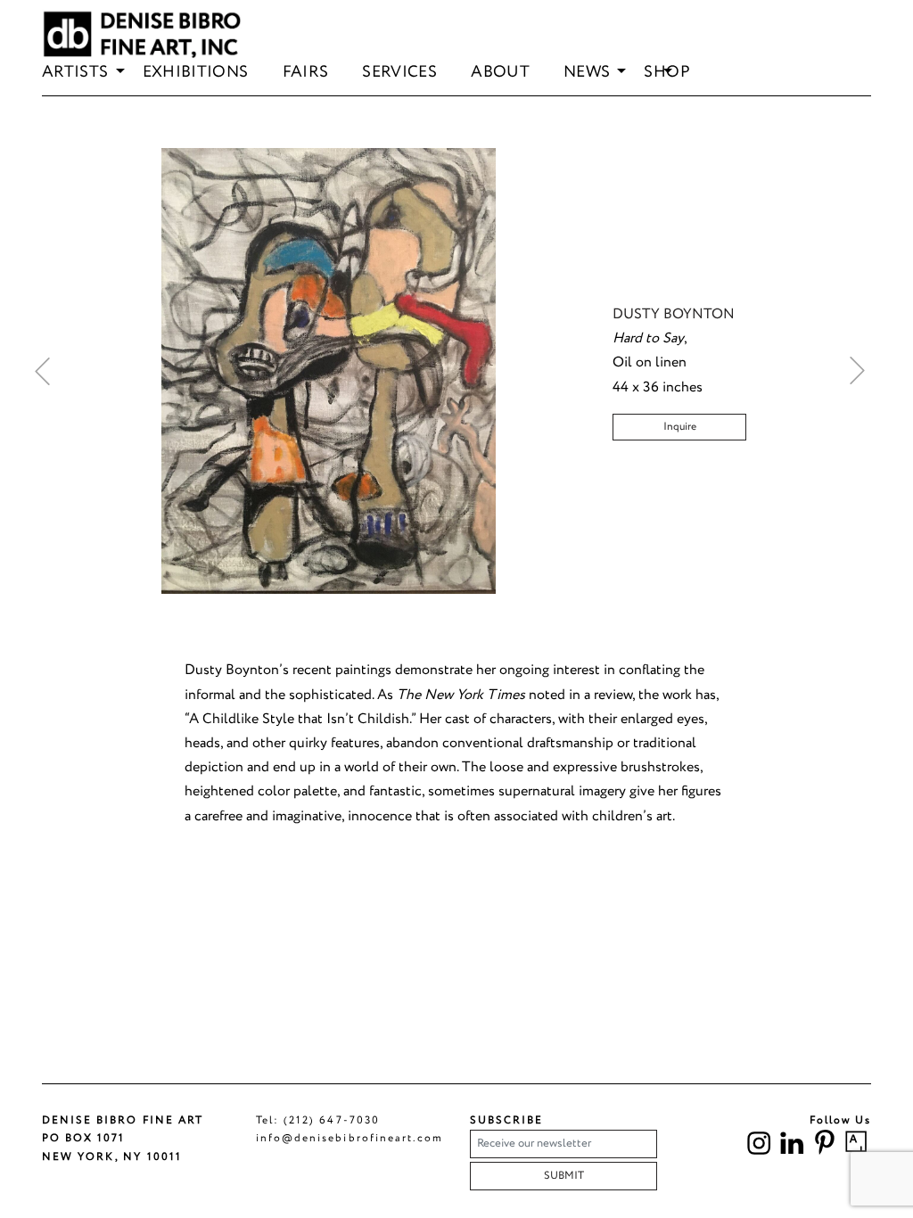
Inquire (679, 426)
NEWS (586, 73)
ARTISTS (75, 73)
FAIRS (306, 73)
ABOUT (500, 73)
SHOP (666, 73)
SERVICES (399, 73)
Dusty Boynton (674, 314)
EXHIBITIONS (196, 73)
